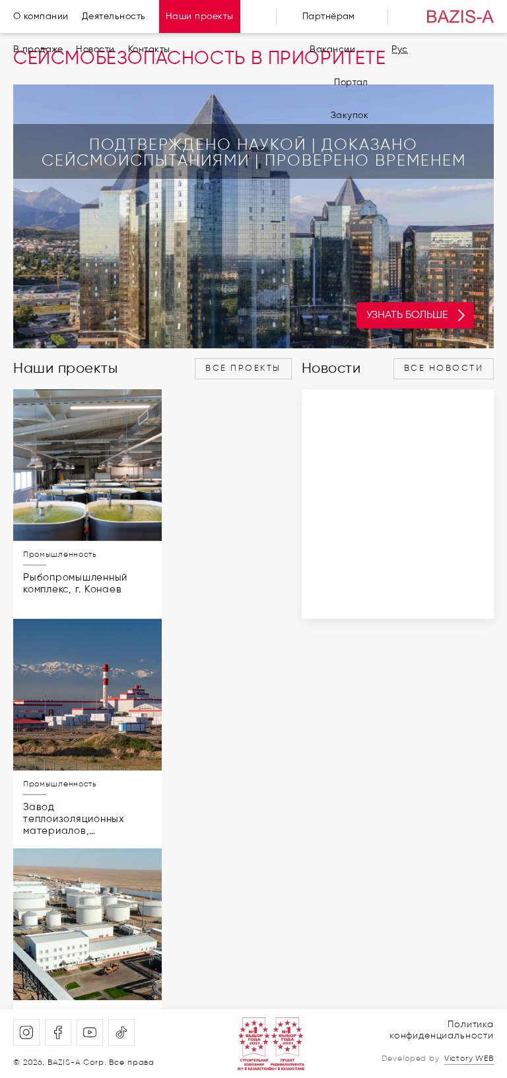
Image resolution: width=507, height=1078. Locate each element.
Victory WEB (469, 1059)
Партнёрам (328, 16)
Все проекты (243, 368)
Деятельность (114, 16)
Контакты (149, 49)
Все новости (444, 368)
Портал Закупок (349, 99)
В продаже (38, 49)
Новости (95, 49)
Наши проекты (200, 16)
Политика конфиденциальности (441, 1030)
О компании (41, 16)
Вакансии (332, 49)
